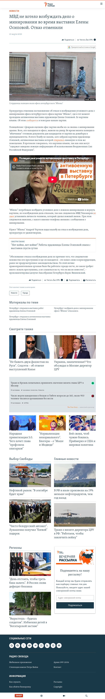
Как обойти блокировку (20, 687)
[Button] (68, 40)
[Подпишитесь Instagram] (41, 645)
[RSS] (47, 645)
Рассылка (58, 682)
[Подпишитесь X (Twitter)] (23, 645)
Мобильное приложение (20, 662)
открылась (59, 140)
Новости (14, 11)
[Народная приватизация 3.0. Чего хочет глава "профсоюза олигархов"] (22, 422)
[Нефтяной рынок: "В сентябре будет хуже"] (30, 475)
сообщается (32, 121)
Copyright (58, 687)
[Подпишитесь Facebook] (17, 645)
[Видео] (64, 696)
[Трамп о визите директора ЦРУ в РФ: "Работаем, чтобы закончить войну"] (75, 515)
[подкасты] (41, 696)
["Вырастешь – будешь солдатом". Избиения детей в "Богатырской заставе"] (30, 603)
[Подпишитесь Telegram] (35, 645)
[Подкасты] (53, 645)
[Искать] (86, 696)
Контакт (57, 667)
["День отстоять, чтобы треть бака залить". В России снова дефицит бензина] (30, 564)
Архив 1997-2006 (61, 662)
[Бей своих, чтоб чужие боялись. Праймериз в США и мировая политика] (82, 422)
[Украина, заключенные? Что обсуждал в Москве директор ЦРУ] (75, 347)
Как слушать (14, 682)
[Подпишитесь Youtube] (29, 645)
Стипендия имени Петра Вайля (23, 667)
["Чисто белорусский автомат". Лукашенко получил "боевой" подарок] (30, 511)
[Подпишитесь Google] (11, 645)
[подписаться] (59, 645)
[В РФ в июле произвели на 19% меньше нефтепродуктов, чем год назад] (75, 475)
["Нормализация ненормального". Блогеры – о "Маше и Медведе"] (52, 422)
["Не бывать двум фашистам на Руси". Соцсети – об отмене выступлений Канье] (30, 347)
